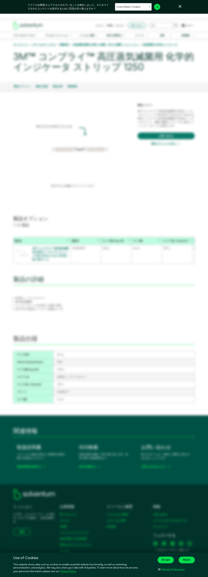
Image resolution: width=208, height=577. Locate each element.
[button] (171, 569)
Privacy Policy (68, 571)
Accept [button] (166, 559)
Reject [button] (186, 559)
